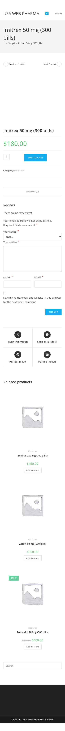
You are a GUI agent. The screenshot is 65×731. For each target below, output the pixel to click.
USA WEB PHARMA (21, 13)
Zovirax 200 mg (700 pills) (32, 455)
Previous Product (17, 64)
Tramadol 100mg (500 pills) (32, 632)
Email (38, 277)
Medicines (19, 170)
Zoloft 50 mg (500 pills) (32, 543)
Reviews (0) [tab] (32, 191)
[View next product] (59, 64)
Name (8, 277)
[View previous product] (5, 64)
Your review (11, 242)
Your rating (11, 232)
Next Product (50, 64)
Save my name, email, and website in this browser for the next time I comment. (32, 300)
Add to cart (35, 157)
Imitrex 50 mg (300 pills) (30, 43)
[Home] (4, 43)
